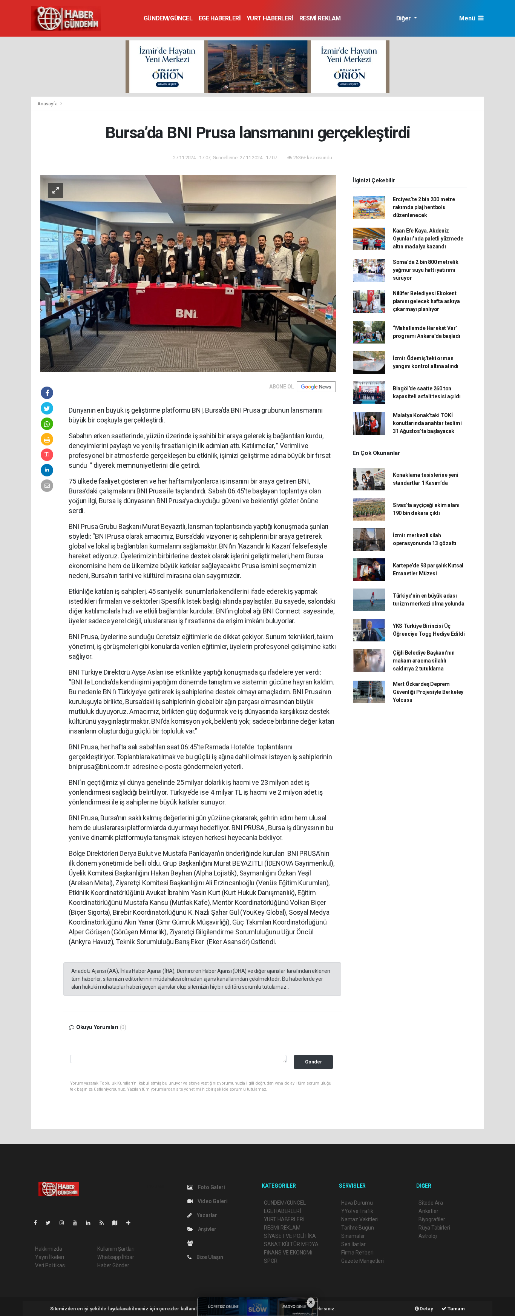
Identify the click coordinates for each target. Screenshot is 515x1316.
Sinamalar (353, 1236)
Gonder (313, 1062)
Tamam (455, 1308)
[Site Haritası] (118, 1223)
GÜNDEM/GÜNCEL (168, 18)
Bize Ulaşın (209, 1257)
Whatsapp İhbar (115, 1257)
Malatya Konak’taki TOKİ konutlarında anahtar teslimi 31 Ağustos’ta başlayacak (427, 423)
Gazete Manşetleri (362, 1261)
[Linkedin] (91, 1223)
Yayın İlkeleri (49, 1257)
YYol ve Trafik (357, 1211)
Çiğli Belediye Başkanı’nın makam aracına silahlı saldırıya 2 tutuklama (424, 661)
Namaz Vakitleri (359, 1219)
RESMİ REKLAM (320, 18)
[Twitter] (51, 1223)
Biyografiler (431, 1219)
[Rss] (105, 1223)
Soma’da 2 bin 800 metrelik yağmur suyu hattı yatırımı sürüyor (425, 270)
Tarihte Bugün (357, 1228)
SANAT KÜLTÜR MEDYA (291, 1244)
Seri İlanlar (353, 1244)
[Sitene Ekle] (131, 1223)
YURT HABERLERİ (270, 18)
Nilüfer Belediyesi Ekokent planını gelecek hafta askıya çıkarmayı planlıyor (426, 301)
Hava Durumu (357, 1203)
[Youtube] (78, 1223)
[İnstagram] (65, 1223)
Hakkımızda (48, 1249)
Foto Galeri (211, 1187)
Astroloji (427, 1236)
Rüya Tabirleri (434, 1228)
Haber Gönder (113, 1265)
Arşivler (206, 1229)
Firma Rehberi (357, 1253)
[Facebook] (38, 1223)
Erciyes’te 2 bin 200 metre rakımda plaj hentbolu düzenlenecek (424, 207)
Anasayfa (47, 103)
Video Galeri (211, 1201)
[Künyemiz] (192, 1243)
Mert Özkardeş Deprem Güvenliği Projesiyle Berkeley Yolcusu (428, 692)
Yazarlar (206, 1215)
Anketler (428, 1211)
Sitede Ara (430, 1203)
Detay (426, 1308)
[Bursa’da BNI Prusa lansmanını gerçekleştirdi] (188, 273)
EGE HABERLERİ (220, 18)
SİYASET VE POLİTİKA (290, 1236)
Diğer (404, 18)
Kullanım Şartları (116, 1249)
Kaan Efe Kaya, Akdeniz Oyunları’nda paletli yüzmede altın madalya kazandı (428, 239)
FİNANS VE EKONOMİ (288, 1253)
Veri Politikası (50, 1265)
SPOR (270, 1261)
